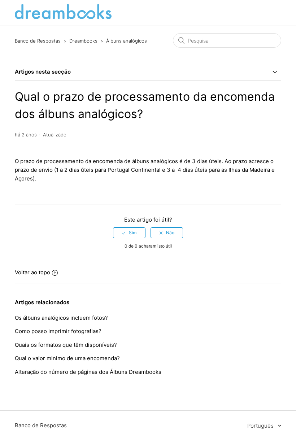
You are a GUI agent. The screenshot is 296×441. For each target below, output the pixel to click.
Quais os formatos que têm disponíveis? (66, 344)
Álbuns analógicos (126, 41)
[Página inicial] (63, 17)
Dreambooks (83, 41)
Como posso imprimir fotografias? (59, 331)
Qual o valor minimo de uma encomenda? (67, 358)
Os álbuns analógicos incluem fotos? (61, 317)
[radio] (129, 232)
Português (261, 425)
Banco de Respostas (38, 41)
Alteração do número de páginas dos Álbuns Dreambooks (88, 371)
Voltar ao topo (32, 272)
